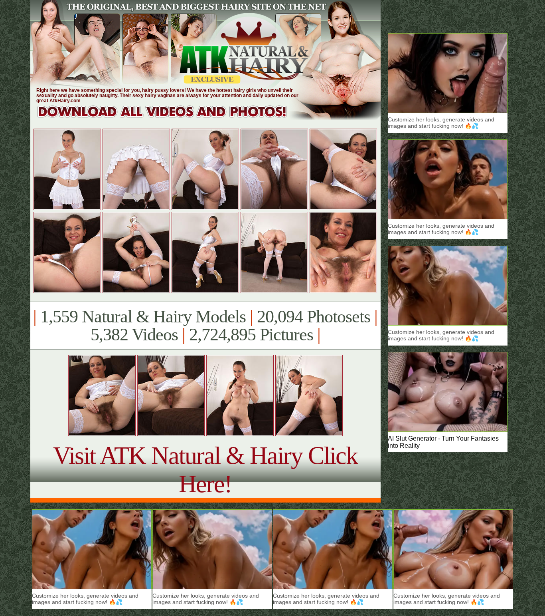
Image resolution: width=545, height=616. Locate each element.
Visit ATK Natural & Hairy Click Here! (205, 469)
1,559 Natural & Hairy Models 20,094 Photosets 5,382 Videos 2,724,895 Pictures (205, 326)
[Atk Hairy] (169, 117)
